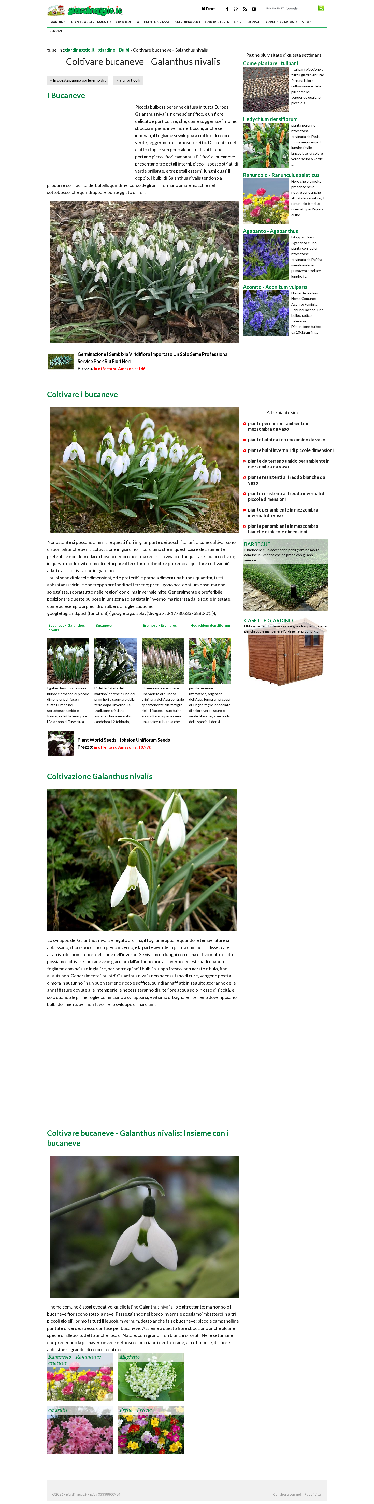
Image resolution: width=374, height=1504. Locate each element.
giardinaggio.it (79, 50)
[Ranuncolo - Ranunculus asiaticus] (80, 1376)
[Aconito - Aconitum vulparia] (267, 313)
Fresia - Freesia (136, 1410)
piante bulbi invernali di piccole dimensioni (291, 450)
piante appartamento (91, 22)
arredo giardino (281, 22)
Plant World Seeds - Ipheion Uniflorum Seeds (124, 740)
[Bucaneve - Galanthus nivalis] (70, 661)
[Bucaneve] (117, 661)
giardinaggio (187, 22)
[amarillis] (80, 1429)
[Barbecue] (285, 574)
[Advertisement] (106, 44)
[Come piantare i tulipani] (267, 89)
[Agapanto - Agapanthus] (267, 257)
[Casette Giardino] (285, 651)
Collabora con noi (287, 1494)
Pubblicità (312, 1494)
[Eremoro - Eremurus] (165, 661)
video (307, 22)
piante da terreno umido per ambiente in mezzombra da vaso (289, 463)
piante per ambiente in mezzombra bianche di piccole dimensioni (283, 528)
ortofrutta (127, 22)
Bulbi (124, 50)
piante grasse (157, 22)
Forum (210, 9)
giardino (57, 22)
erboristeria (217, 22)
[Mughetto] (151, 1376)
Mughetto (130, 1357)
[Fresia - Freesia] (151, 1429)
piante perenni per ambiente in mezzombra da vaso (279, 426)
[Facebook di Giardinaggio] (227, 9)
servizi (55, 31)
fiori (238, 22)
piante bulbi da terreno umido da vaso (286, 439)
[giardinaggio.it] (85, 10)
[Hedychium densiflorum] (212, 661)
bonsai (254, 22)
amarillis (57, 1410)
